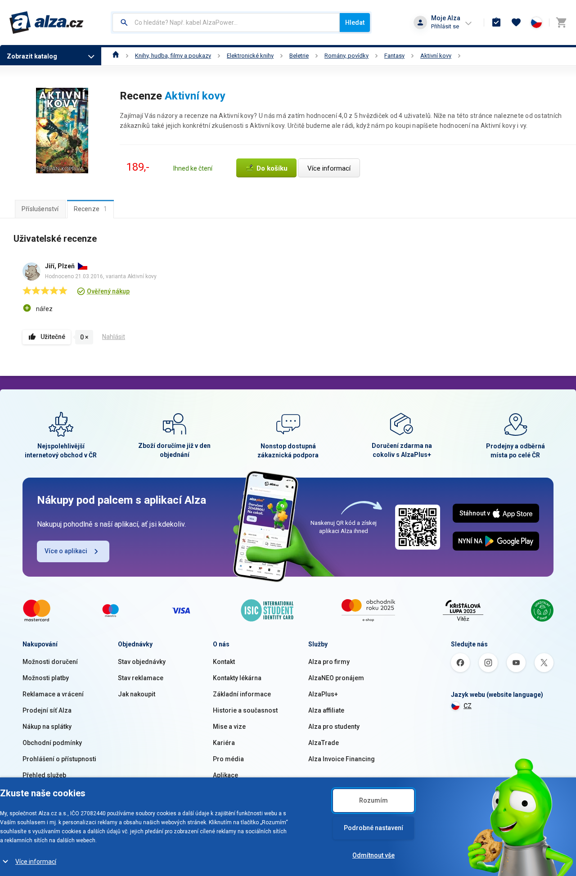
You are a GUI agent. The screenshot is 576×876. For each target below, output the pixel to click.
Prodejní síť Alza (47, 710)
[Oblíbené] (516, 22)
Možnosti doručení (50, 661)
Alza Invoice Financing (341, 759)
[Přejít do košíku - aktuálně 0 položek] (561, 22)
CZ (468, 705)
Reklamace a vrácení (53, 694)
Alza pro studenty (334, 726)
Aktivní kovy (435, 55)
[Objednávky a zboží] (496, 22)
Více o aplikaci (66, 551)
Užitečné (52, 336)
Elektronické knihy (250, 55)
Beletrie (299, 55)
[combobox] (226, 22)
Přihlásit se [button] (445, 26)
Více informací (35, 861)
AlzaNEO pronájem (336, 678)
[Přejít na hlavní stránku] (46, 22)
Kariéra (224, 742)
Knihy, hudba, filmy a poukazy (173, 55)
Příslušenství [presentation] (40, 208)
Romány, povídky (346, 55)
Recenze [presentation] (91, 208)
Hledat (354, 22)
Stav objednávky (142, 661)
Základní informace (242, 694)
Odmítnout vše (373, 855)
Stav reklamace (140, 678)
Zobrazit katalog (32, 56)
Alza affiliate (326, 710)
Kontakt (224, 661)
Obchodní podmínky (52, 742)
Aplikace (225, 775)
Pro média (228, 759)
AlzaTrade (323, 742)
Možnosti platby (45, 678)
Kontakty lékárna (237, 678)
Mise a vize (229, 726)
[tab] (40, 209)
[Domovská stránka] (115, 55)
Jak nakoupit (136, 694)
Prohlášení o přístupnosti (59, 759)
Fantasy (394, 55)
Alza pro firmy (329, 661)
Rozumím (373, 800)
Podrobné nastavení (373, 827)
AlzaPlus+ (323, 694)
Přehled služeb (44, 775)
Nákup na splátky (47, 726)
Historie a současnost (245, 710)
